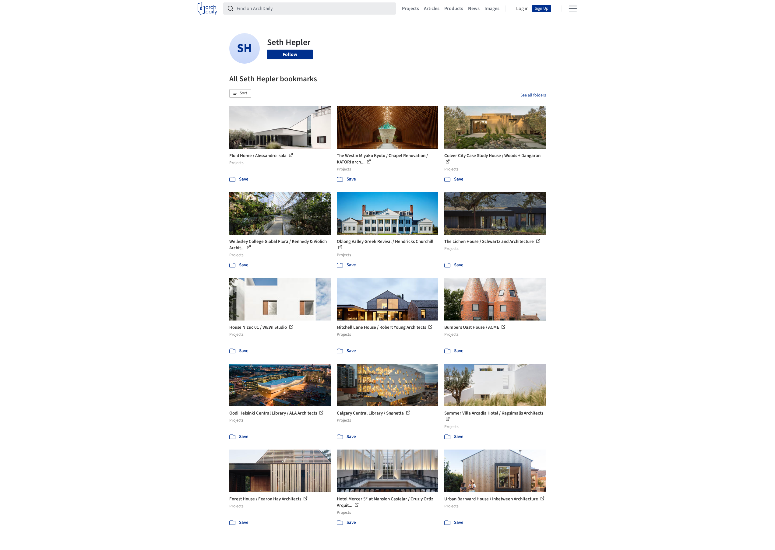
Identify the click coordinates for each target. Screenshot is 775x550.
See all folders (533, 95)
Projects (410, 8)
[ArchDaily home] (207, 8)
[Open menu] (573, 8)
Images (491, 8)
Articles (431, 8)
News (474, 8)
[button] (240, 93)
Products (453, 8)
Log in (522, 8)
